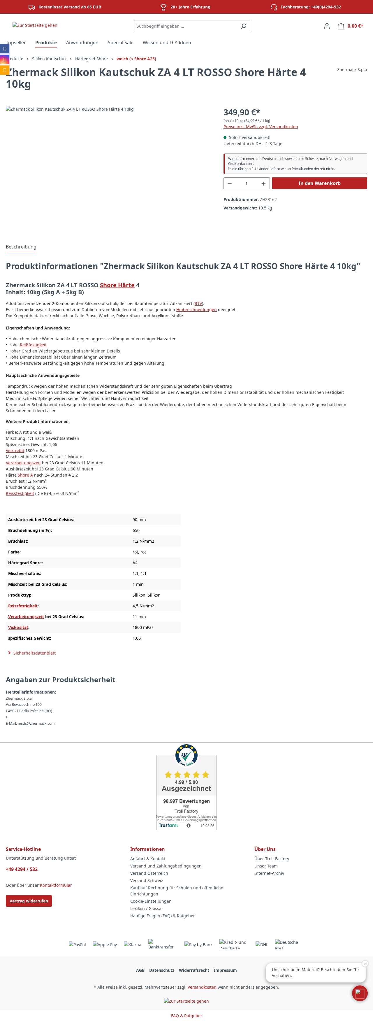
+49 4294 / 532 (22, 869)
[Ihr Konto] (327, 26)
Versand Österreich (149, 873)
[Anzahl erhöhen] (264, 183)
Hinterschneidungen (196, 309)
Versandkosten (202, 987)
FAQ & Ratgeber (186, 1015)
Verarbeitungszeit (23, 462)
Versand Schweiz (146, 880)
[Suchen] (243, 26)
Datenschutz (161, 970)
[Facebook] (4, 48)
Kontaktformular (55, 885)
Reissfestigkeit (20, 493)
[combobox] (185, 26)
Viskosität (15, 450)
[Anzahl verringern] (230, 183)
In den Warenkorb (320, 183)
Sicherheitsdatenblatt (34, 653)
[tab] (21, 247)
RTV (198, 303)
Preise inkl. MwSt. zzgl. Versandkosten (261, 126)
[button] (359, 993)
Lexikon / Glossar (146, 908)
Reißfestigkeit (33, 345)
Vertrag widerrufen (29, 901)
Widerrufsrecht (194, 970)
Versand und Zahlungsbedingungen (166, 866)
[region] (109, 168)
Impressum (225, 970)
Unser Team (266, 866)
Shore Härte (117, 285)
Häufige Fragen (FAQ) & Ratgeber (162, 915)
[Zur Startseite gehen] (35, 25)
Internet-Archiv (269, 873)
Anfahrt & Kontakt (147, 858)
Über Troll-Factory (271, 858)
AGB (140, 970)
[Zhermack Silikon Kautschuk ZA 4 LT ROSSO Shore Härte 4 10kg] (109, 168)
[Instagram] (4, 59)
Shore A (25, 475)
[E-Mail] (4, 70)
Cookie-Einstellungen (151, 901)
